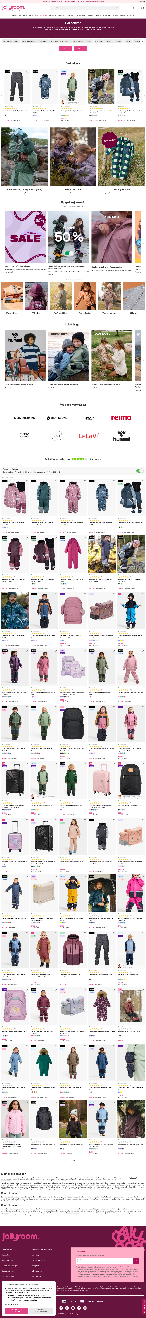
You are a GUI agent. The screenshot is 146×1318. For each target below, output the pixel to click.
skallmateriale (5, 1180)
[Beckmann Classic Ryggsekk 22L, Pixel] (5, 1036)
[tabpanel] (25, 243)
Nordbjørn (129, 1187)
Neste (80, 1160)
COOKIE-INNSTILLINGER (41, 1310)
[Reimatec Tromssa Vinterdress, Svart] (63, 584)
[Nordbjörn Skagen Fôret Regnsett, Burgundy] (124, 696)
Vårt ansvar (36, 1276)
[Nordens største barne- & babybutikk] (13, 7)
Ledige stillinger (8, 1276)
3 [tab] (71, 280)
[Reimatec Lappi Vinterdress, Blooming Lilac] (93, 1036)
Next (142, 41)
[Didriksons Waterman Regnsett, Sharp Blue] (119, 640)
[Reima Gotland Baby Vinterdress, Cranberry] (34, 1092)
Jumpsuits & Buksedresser (59, 41)
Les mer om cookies (11, 1304)
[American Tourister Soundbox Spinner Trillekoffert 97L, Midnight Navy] (34, 866)
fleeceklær (136, 1185)
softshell (133, 1178)
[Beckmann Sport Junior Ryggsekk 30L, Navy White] (67, 753)
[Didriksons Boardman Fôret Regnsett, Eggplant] (3, 696)
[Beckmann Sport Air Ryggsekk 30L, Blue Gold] (63, 640)
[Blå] (34, 115)
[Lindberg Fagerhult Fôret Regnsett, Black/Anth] (119, 527)
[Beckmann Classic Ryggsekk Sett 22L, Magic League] (63, 696)
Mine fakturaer (7, 1260)
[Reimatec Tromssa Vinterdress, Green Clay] (61, 584)
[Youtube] (73, 1308)
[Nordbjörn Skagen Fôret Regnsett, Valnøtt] (61, 1092)
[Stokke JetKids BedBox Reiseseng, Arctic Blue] (34, 922)
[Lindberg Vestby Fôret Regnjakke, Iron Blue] (90, 922)
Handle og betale (38, 1260)
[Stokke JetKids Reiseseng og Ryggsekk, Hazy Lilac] (90, 640)
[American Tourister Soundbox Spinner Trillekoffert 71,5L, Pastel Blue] (5, 809)
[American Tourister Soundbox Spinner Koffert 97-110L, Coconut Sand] (36, 866)
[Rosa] (35, 115)
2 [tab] (69, 280)
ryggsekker (29, 1187)
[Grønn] (62, 115)
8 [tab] (81, 280)
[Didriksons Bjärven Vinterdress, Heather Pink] (34, 640)
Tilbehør (128, 41)
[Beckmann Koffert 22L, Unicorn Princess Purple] (3, 866)
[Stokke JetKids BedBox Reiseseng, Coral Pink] (36, 922)
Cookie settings (8, 1271)
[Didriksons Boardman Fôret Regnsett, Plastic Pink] (119, 922)
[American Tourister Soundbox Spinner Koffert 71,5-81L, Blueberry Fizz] (9, 809)
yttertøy (128, 1185)
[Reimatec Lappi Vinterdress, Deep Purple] (90, 1036)
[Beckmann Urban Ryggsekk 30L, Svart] (119, 809)
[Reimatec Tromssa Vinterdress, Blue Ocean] (65, 584)
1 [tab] (67, 280)
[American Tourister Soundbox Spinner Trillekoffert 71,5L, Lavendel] (7, 809)
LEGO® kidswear (6, 1189)
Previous (1, 95)
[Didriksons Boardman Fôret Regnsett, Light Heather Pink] (7, 696)
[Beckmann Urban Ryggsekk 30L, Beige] (121, 809)
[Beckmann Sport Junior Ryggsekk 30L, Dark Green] (65, 753)
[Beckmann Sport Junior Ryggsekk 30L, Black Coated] (61, 753)
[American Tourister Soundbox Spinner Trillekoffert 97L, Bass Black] (32, 866)
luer (18, 1187)
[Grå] (92, 115)
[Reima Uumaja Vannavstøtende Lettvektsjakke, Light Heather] (3, 1148)
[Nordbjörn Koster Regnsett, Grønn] (32, 809)
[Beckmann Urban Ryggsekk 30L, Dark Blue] (123, 809)
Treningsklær (139, 41)
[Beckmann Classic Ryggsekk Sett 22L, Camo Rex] (65, 696)
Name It (123, 1187)
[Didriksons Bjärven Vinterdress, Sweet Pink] (36, 640)
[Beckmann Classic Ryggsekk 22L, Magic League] (3, 1036)
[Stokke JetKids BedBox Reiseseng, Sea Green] (37, 922)
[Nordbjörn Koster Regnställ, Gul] (37, 809)
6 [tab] (77, 280)
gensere (107, 1211)
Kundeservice (141, 1)
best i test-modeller (72, 1213)
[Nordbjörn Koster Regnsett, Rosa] (36, 809)
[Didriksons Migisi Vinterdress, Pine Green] (32, 696)
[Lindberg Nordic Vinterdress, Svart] (120, 1036)
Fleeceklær (42, 41)
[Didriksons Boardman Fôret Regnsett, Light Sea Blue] (90, 1148)
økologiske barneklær (61, 1189)
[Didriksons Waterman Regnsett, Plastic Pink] (123, 640)
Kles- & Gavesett (77, 41)
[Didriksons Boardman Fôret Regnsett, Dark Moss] (5, 696)
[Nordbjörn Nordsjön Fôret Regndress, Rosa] (5, 1092)
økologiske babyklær (46, 1189)
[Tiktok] (79, 1308)
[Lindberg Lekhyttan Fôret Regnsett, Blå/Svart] (5, 527)
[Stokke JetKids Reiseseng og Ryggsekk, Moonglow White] (96, 640)
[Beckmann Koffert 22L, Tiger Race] (5, 866)
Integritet (35, 1265)
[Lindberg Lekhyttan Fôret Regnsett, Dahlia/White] (3, 527)
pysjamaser (137, 1211)
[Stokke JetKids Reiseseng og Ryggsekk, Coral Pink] (92, 640)
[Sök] (117, 8)
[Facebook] (61, 1308)
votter (22, 1187)
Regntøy (119, 41)
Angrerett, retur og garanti (42, 1249)
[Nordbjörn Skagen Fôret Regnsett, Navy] (123, 696)
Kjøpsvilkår (6, 1255)
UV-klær (63, 1199)
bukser (112, 1211)
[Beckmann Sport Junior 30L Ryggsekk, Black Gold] (63, 753)
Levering (35, 1255)
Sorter (80, 48)
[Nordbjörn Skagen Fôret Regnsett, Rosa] (119, 696)
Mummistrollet (138, 1187)
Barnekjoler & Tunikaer (10, 41)
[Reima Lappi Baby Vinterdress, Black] (92, 1036)
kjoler (125, 1211)
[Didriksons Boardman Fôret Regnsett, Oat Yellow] (124, 922)
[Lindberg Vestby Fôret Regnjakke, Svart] (92, 922)
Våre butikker (37, 1271)
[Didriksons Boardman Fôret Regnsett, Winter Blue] (9, 696)
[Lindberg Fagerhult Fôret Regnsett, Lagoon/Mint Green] (121, 527)
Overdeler (98, 41)
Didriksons (117, 1187)
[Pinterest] (85, 1308)
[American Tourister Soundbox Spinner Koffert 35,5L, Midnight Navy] (96, 809)
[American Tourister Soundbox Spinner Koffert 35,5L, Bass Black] (92, 809)
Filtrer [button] (65, 48)
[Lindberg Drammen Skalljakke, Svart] (61, 1148)
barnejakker (72, 1211)
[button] (137, 8)
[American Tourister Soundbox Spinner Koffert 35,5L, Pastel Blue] (93, 809)
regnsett (65, 1211)
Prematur (109, 41)
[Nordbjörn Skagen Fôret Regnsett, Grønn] (121, 696)
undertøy (5, 1213)
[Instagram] (67, 1308)
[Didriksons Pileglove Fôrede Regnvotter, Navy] (119, 1092)
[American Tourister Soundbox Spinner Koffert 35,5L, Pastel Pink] (90, 809)
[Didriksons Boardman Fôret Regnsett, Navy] (123, 922)
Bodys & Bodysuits (28, 41)
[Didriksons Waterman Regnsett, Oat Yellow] (121, 640)
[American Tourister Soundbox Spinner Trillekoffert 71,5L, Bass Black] (3, 809)
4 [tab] (73, 280)
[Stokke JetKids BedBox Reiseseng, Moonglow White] (32, 922)
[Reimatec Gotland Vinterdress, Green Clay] (36, 1092)
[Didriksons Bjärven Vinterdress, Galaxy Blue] (32, 640)
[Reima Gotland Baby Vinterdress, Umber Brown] (32, 1092)
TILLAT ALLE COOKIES (16, 1310)
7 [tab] (79, 280)
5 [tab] (75, 280)
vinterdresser (82, 1211)
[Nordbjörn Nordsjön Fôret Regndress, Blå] (3, 1092)
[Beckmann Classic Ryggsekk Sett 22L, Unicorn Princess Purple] (61, 696)
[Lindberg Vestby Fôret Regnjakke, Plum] (93, 922)
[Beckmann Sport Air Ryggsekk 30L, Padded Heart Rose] (61, 640)
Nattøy (89, 41)
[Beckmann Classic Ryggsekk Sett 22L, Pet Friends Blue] (67, 696)
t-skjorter (118, 1211)
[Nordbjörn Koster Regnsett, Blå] (34, 809)
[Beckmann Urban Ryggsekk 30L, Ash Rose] (124, 809)
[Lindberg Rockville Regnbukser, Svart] (90, 979)
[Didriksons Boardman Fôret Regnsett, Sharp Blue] (121, 922)
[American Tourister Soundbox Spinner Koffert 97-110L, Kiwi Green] (37, 866)
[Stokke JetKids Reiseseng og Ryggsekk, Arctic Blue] (93, 640)
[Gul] (66, 115)
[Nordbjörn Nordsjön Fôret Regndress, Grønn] (7, 1092)
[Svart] (5, 115)
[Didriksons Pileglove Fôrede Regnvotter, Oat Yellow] (121, 1092)
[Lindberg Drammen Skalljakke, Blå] (63, 1148)
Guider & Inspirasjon (10, 1265)
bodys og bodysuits (45, 1199)
